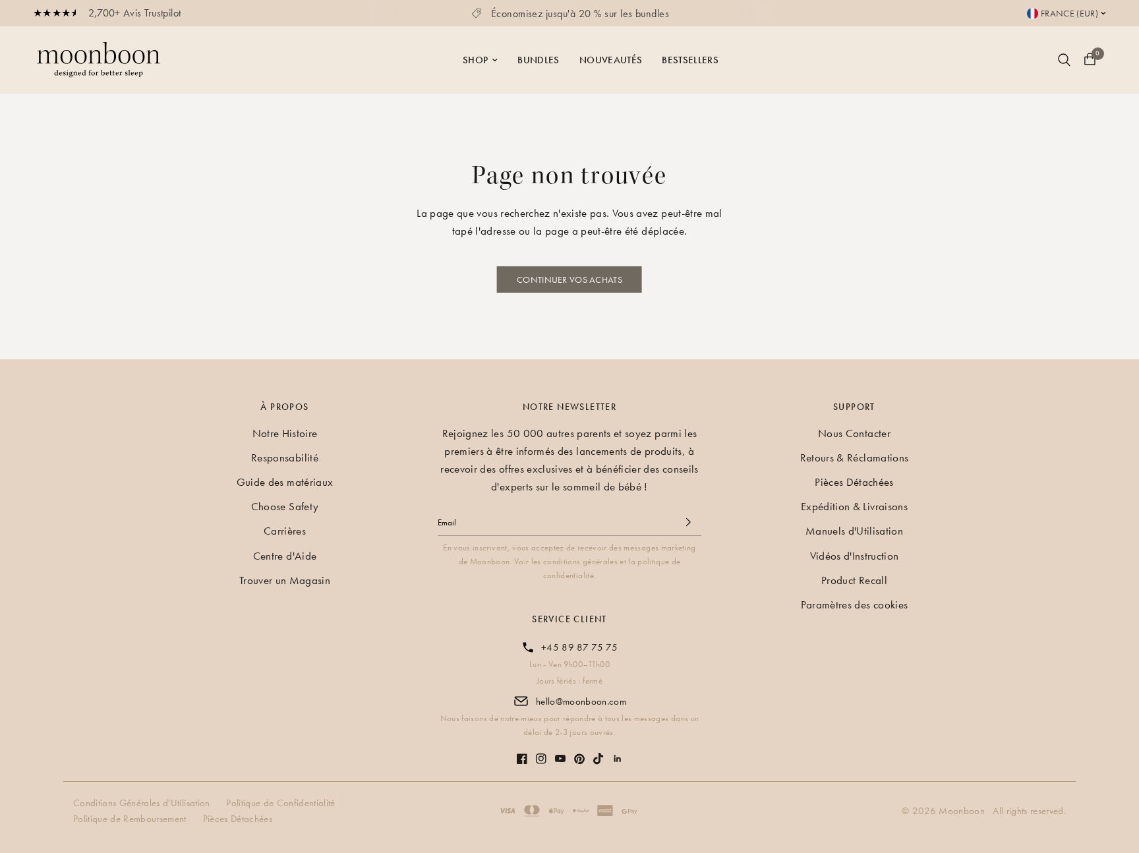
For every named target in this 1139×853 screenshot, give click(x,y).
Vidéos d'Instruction (854, 555)
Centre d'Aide (284, 555)
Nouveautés (610, 60)
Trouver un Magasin (284, 580)
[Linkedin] (617, 752)
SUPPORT (854, 406)
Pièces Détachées (854, 482)
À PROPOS (284, 406)
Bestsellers (690, 60)
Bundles (538, 60)
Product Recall (854, 580)
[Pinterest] (579, 752)
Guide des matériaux (285, 482)
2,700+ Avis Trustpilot (134, 13)
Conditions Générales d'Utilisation (143, 802)
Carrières (285, 530)
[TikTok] (598, 752)
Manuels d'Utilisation (854, 530)
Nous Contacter (854, 433)
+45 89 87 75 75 (579, 647)
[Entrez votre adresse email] (688, 522)
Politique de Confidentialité (282, 802)
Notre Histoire (285, 433)
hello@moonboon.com (581, 701)
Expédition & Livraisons (854, 506)
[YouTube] (560, 752)
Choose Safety (284, 506)
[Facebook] (522, 752)
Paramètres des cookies (854, 604)
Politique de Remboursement (131, 818)
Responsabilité (284, 457)
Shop (475, 60)
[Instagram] (541, 752)
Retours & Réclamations (854, 457)
